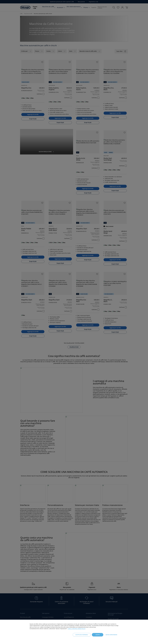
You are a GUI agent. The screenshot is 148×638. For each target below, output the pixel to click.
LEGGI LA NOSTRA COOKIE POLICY (76, 628)
